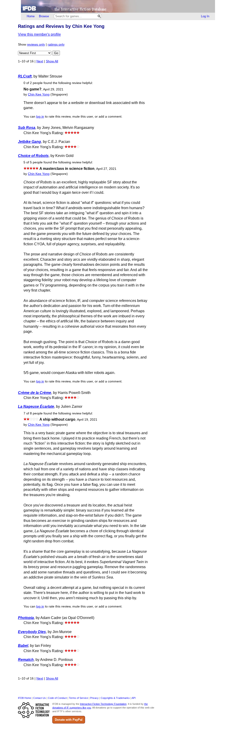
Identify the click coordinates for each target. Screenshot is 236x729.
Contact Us (39, 698)
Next (39, 61)
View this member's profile (39, 34)
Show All (52, 61)
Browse (44, 16)
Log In (205, 16)
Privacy (94, 698)
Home (31, 16)
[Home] (118, 6)
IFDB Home (24, 698)
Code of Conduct (57, 698)
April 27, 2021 (106, 169)
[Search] (99, 16)
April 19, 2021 (87, 419)
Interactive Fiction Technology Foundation (103, 704)
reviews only (36, 44)
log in (40, 116)
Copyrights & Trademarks (115, 698)
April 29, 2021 (53, 89)
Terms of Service (78, 698)
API (134, 698)
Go (56, 53)
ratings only (56, 44)
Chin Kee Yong (39, 94)
